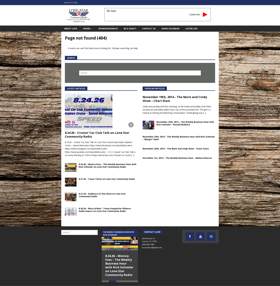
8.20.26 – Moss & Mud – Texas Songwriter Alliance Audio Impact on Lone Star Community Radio (105, 209)
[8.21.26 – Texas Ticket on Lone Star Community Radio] (71, 182)
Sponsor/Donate (108, 28)
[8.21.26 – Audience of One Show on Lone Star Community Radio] (71, 196)
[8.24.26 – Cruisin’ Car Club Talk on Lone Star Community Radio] (101, 111)
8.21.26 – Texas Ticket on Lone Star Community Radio (107, 179)
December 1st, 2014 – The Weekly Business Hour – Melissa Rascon (177, 158)
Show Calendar (170, 28)
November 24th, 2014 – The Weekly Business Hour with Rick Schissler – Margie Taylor (179, 138)
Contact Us (149, 28)
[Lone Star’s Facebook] (190, 236)
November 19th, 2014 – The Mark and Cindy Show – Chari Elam (175, 99)
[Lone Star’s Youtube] (200, 236)
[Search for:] (140, 72)
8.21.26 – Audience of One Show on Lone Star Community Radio (102, 195)
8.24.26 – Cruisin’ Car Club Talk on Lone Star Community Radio (97, 134)
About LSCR (70, 28)
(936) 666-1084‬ (148, 244)
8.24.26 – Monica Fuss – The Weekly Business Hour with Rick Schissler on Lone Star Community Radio (107, 165)
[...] (133, 155)
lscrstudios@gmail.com (152, 247)
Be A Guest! (130, 28)
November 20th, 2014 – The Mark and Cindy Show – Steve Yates (176, 148)
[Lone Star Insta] (211, 236)
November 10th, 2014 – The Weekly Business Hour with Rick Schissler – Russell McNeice (185, 123)
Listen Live (191, 28)
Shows (86, 28)
